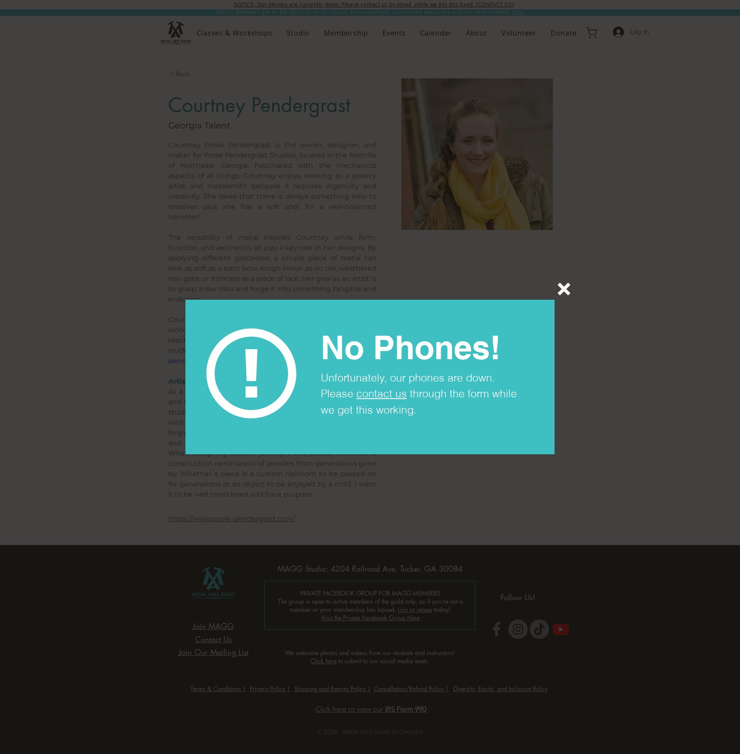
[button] (564, 289)
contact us (381, 393)
